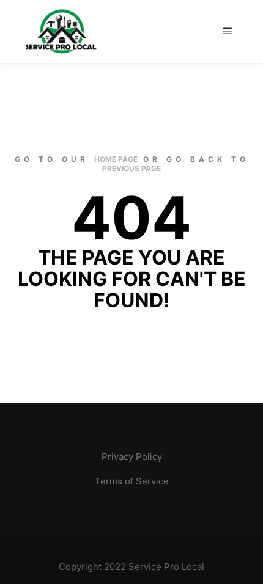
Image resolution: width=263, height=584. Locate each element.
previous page (131, 168)
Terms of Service (132, 481)
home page (116, 159)
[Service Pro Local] (61, 31)
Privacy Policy (132, 456)
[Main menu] (228, 31)
